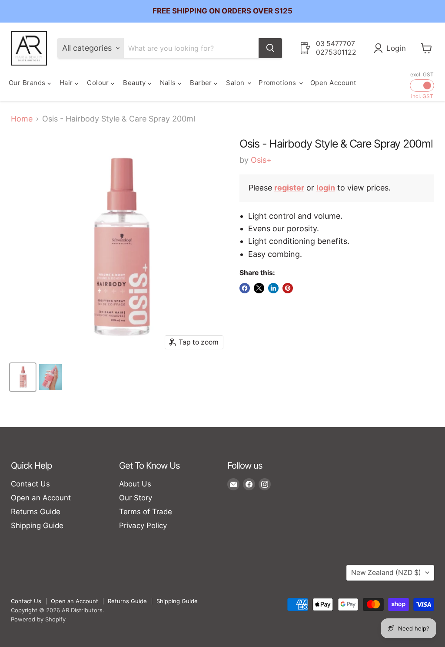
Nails (169, 83)
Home (22, 119)
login (325, 187)
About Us (135, 484)
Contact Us (30, 484)
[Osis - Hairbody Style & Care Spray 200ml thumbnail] (23, 377)
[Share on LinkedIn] (273, 288)
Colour (99, 83)
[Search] (270, 48)
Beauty (135, 83)
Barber (202, 83)
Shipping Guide (37, 525)
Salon (236, 83)
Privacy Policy (143, 525)
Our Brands (28, 83)
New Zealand (386, 572)
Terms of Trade (145, 511)
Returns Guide (35, 511)
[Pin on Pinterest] (287, 288)
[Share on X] (259, 288)
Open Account (333, 83)
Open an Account (41, 497)
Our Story (135, 497)
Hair (67, 83)
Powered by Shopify (38, 619)
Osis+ (261, 159)
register (289, 187)
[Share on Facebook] (244, 288)
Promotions (278, 83)
